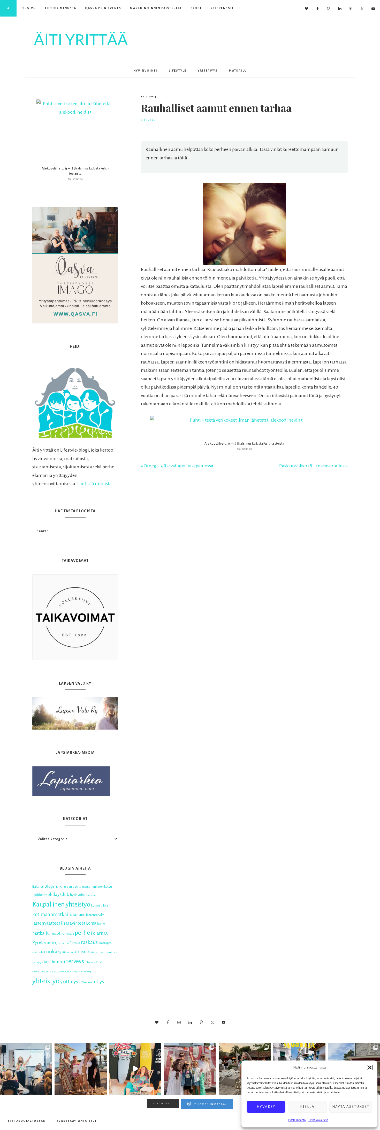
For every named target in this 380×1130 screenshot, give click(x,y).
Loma (91, 923)
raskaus (89, 942)
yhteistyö (45, 981)
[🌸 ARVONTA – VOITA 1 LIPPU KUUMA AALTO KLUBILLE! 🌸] (135, 1069)
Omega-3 (68, 933)
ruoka (50, 951)
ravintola (37, 952)
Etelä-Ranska (82, 886)
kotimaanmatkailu (52, 914)
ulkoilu (89, 962)
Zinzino (86, 982)
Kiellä (307, 1107)
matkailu (41, 933)
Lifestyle (149, 120)
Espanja (69, 886)
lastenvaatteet (46, 923)
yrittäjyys (70, 981)
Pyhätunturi (62, 943)
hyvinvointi (78, 895)
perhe (82, 932)
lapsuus (79, 915)
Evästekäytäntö (297, 1119)
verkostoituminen (42, 971)
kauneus (91, 895)
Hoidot (37, 895)
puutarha (48, 943)
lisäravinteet (73, 923)
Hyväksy (266, 1107)
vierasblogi (85, 971)
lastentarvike (95, 915)
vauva (99, 962)
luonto (101, 923)
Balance (38, 886)
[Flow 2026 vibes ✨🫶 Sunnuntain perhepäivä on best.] (190, 1069)
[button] (369, 1067)
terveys (75, 961)
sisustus (82, 952)
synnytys (37, 962)
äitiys (98, 981)
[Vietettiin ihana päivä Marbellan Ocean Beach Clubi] (81, 1069)
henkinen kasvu (101, 886)
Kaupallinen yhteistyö (61, 904)
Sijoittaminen (66, 952)
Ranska (75, 943)
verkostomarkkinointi (66, 971)
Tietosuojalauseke (318, 1119)
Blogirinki (53, 886)
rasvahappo (104, 943)
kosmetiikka (99, 905)
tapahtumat (54, 961)
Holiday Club (56, 894)
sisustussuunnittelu (104, 952)
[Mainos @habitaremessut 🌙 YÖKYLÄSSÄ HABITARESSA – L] (26, 1069)
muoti (56, 933)
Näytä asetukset (350, 1107)
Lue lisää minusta (94, 483)
